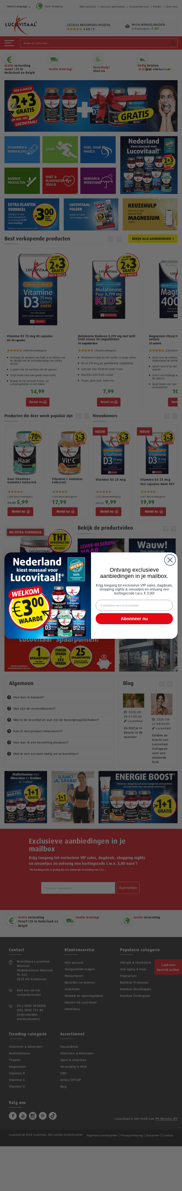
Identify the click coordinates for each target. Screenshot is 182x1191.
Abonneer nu (134, 618)
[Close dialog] (170, 560)
